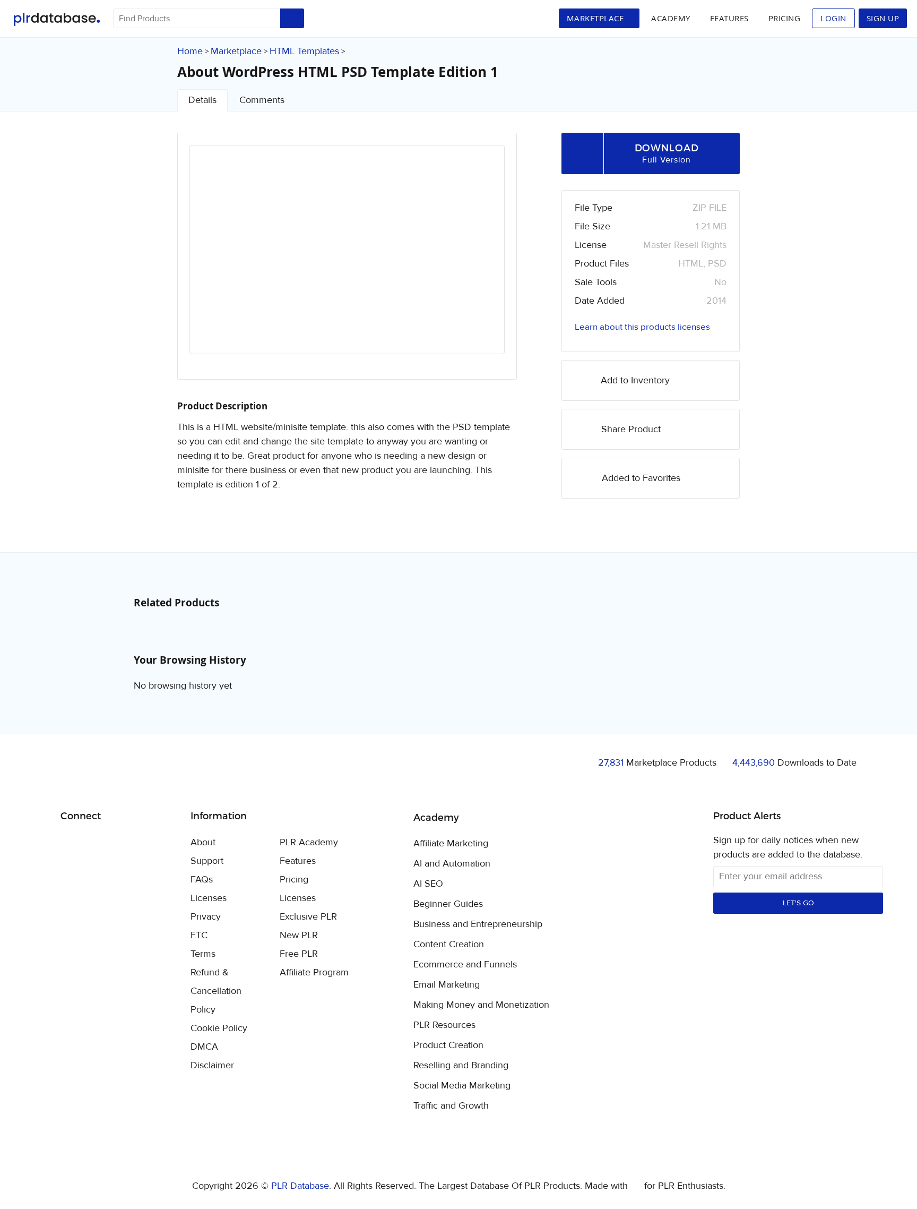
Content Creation (448, 944)
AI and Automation (451, 864)
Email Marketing (446, 985)
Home (190, 51)
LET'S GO (798, 903)
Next (482, 259)
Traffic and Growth (451, 1106)
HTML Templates (304, 51)
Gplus (120, 843)
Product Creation (448, 1045)
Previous (211, 259)
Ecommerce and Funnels (465, 965)
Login (833, 18)
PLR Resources (444, 1025)
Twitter (95, 843)
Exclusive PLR (308, 917)
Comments (261, 100)
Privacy (206, 917)
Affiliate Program (314, 972)
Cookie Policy (219, 1028)
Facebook (70, 843)
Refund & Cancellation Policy (216, 991)
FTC (199, 935)
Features (729, 18)
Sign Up (883, 18)
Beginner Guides (448, 904)
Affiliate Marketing (450, 844)
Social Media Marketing (462, 1086)
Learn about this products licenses (642, 327)
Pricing (784, 18)
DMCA (204, 1047)
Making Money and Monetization (481, 1005)
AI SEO (428, 884)
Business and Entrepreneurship (477, 924)
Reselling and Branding (460, 1065)
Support (207, 861)
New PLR (299, 935)
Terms (203, 954)
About (203, 842)
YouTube (145, 843)
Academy (670, 18)
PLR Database (56, 19)
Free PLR (299, 954)
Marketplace (236, 51)
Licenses (209, 898)
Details (202, 100)
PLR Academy (309, 842)
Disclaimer (212, 1065)
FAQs (202, 879)
